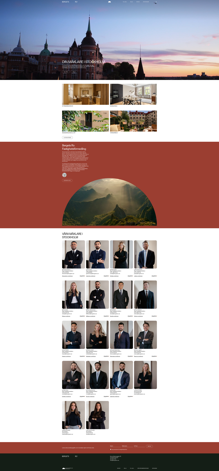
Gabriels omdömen (90, 276)
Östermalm (70, 168)
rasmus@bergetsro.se (139, 354)
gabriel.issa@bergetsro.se (92, 273)
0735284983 (89, 272)
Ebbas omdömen (66, 316)
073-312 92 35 (137, 272)
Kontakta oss (67, 180)
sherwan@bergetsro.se (115, 354)
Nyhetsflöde (146, 1)
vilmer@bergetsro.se (139, 313)
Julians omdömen (138, 276)
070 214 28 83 (65, 272)
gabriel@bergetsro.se (115, 394)
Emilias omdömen (114, 276)
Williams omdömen (90, 316)
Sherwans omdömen (115, 356)
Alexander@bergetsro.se (68, 273)
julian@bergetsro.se (139, 273)
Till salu (125, 1)
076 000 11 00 (89, 352)
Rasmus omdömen (138, 356)
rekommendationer (143, 468)
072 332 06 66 (89, 392)
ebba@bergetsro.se (67, 313)
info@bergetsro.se (114, 460)
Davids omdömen (114, 316)
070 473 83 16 (65, 312)
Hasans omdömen (66, 356)
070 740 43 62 (137, 352)
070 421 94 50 (113, 392)
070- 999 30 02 (114, 272)
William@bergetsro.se (91, 313)
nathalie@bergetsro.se (91, 354)
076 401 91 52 (113, 312)
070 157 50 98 (89, 433)
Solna (63, 169)
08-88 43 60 (113, 459)
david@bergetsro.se (115, 313)
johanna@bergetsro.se (139, 394)
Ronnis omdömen (90, 396)
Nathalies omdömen (91, 356)
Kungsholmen (84, 168)
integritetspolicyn (123, 449)
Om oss (138, 1)
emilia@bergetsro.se (115, 273)
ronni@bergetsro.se (91, 394)
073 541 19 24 (65, 352)
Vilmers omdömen (138, 316)
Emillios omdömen (66, 396)
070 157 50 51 (65, 433)
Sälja (131, 1)
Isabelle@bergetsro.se (67, 434)
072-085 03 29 (137, 312)
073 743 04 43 (113, 352)
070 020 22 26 (65, 392)
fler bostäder (67, 137)
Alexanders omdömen (67, 276)
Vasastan (79, 168)
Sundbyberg (68, 169)
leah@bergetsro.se (90, 434)
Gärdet (74, 168)
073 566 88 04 (137, 392)
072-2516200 (89, 312)
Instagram (154, 468)
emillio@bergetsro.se (67, 394)
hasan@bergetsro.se (67, 354)
